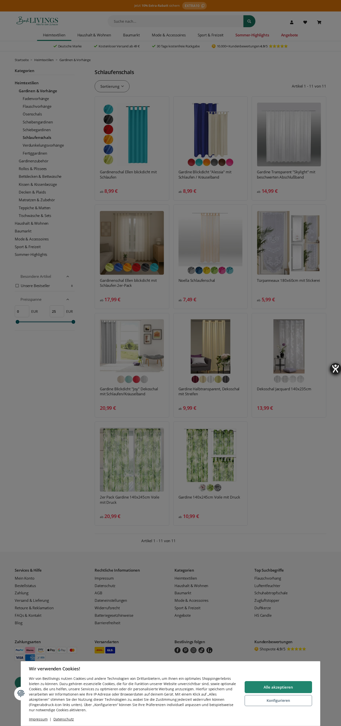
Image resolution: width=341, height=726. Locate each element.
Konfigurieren (278, 700)
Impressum (38, 719)
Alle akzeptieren (278, 687)
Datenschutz (63, 719)
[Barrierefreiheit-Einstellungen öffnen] (335, 368)
